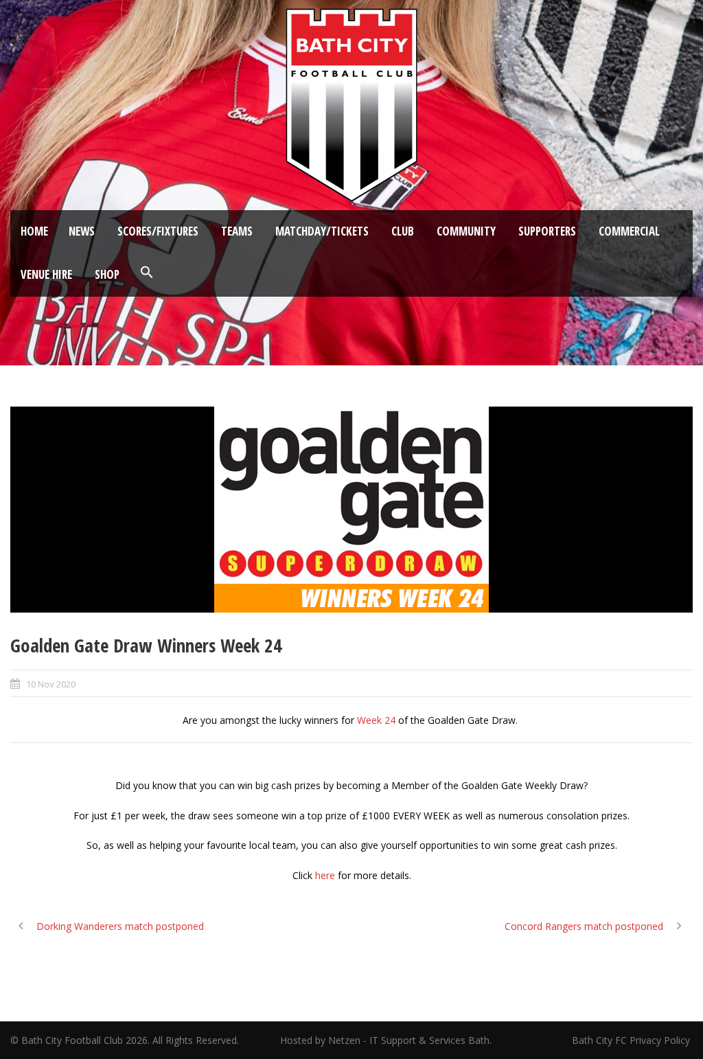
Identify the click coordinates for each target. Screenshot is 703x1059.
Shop (107, 274)
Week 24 (376, 720)
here (325, 875)
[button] (147, 272)
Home (34, 231)
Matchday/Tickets (322, 231)
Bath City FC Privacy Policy (632, 1040)
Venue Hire (46, 274)
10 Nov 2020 (51, 684)
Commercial (629, 231)
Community (466, 231)
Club (402, 231)
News (82, 231)
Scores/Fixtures (157, 231)
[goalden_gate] (351, 510)
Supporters (547, 231)
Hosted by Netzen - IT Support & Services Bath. (386, 1040)
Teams (237, 231)
